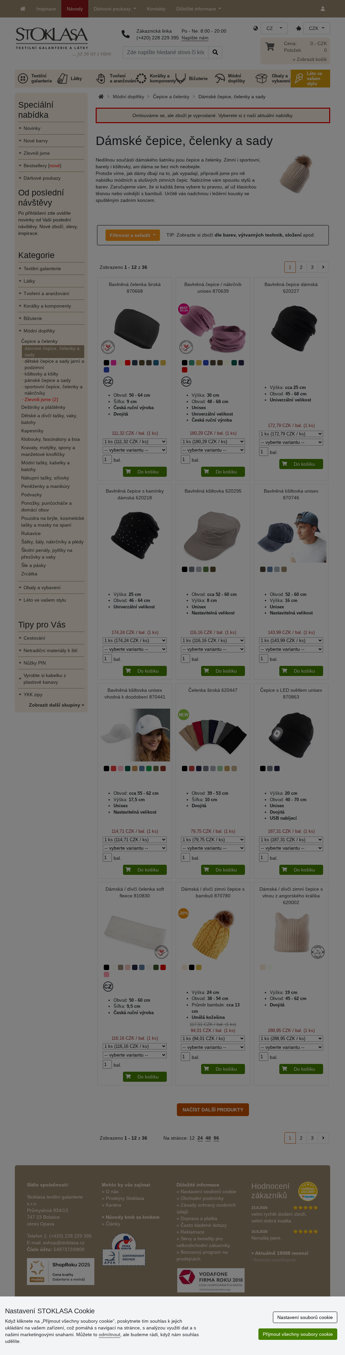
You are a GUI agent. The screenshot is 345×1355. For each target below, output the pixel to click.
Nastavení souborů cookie (305, 1317)
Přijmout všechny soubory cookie (298, 1334)
